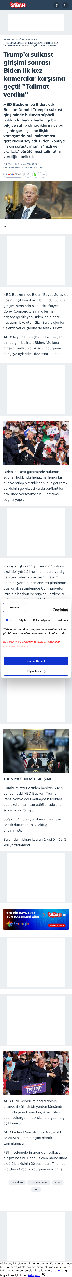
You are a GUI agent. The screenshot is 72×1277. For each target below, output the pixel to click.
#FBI (36, 1189)
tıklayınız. (34, 1275)
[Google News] (13, 174)
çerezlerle (57, 1270)
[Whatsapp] (35, 174)
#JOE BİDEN (17, 1182)
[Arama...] (65, 5)
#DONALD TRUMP (38, 1182)
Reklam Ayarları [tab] (42, 620)
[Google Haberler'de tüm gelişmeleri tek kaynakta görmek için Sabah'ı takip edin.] (36, 921)
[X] (27, 174)
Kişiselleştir (34, 671)
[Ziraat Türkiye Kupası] (56, 5)
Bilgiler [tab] (23, 620)
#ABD (57, 1182)
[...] (43, 174)
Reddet (14, 607)
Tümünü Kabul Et (36, 660)
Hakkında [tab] (62, 620)
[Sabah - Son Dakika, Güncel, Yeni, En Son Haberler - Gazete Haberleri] (17, 5)
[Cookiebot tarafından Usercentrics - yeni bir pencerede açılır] (52, 610)
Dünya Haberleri (27, 39)
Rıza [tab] (8, 620)
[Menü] (6, 5)
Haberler (9, 39)
